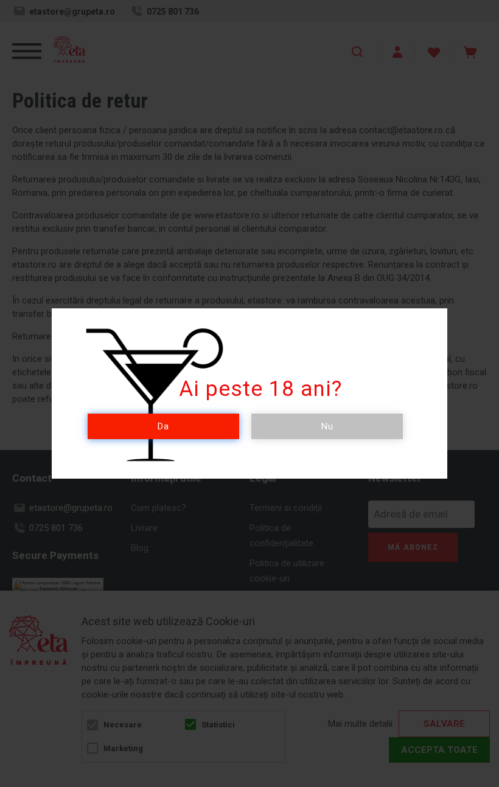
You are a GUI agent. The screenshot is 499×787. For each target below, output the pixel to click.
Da (163, 426)
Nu (327, 426)
